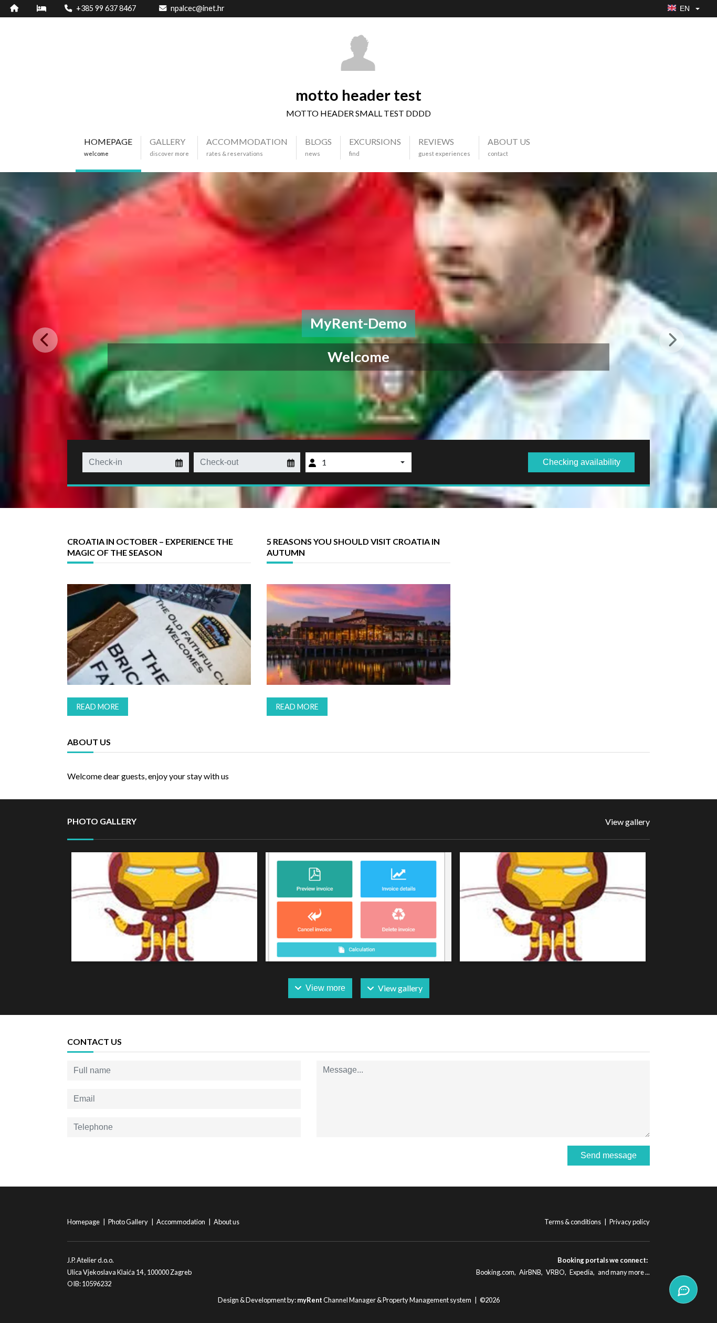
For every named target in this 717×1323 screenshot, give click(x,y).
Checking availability (581, 462)
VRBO (555, 1272)
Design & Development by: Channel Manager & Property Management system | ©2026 (359, 1300)
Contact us (94, 1041)
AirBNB (530, 1272)
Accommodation (181, 1222)
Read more (97, 706)
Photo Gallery (128, 1222)
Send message (609, 1155)
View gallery (627, 822)
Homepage (84, 1222)
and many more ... (624, 1272)
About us (226, 1222)
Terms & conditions (573, 1222)
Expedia (581, 1272)
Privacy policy (629, 1222)
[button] (54, 340)
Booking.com (495, 1272)
